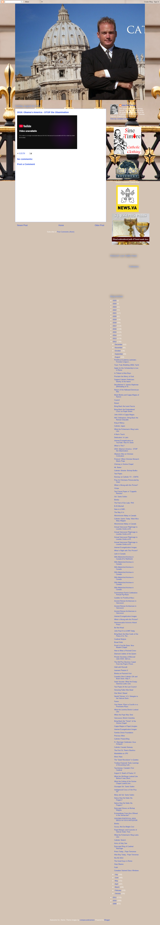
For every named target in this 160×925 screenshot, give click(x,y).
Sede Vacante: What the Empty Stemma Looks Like (125, 683)
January (118, 893)
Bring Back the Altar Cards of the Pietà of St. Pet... (126, 635)
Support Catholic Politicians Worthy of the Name (124, 381)
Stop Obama (118, 864)
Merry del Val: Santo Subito (124, 795)
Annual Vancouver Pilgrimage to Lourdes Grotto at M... (125, 528)
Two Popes (118, 474)
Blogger (107, 920)
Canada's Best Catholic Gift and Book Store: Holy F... (125, 678)
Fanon (116, 701)
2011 (115, 897)
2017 (115, 326)
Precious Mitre (119, 736)
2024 (115, 304)
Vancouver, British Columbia (124, 718)
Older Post (99, 225)
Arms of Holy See (120, 843)
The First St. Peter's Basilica (124, 750)
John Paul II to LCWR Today (124, 631)
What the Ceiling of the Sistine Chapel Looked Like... (125, 782)
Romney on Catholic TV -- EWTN (126, 477)
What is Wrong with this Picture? (126, 485)
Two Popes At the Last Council (125, 687)
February (118, 890)
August (117, 357)
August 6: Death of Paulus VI (125, 773)
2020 (115, 316)
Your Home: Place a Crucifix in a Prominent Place (126, 705)
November (119, 348)
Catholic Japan (119, 426)
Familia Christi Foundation (123, 733)
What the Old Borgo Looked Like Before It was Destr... (126, 777)
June (117, 878)
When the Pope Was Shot (123, 715)
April (117, 884)
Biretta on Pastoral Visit (123, 673)
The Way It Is (119, 512)
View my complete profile (119, 119)
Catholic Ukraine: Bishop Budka (125, 470)
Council (117, 400)
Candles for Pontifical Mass (124, 598)
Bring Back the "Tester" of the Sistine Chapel (125, 722)
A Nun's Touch (119, 434)
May (116, 881)
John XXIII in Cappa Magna (124, 415)
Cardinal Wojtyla (120, 639)
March (117, 887)
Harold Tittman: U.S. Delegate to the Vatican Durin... (126, 697)
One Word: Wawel (120, 693)
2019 (115, 319)
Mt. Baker (117, 467)
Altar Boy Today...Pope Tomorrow (126, 855)
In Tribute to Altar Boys (122, 373)
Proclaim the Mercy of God (124, 376)
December (119, 344)
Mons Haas (118, 757)
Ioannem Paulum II (121, 670)
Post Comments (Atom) (65, 232)
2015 (115, 332)
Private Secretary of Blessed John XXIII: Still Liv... (124, 658)
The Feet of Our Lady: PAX (124, 503)
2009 (115, 904)
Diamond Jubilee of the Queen (125, 654)
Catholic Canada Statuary (123, 747)
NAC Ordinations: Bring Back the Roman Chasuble (126, 419)
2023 (115, 307)
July (116, 874)
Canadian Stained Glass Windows (126, 870)
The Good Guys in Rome (123, 861)
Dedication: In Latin (121, 437)
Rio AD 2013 (118, 858)
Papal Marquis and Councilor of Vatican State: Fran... (125, 831)
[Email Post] (30, 153)
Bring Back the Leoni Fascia (124, 406)
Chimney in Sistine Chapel (123, 464)
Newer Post (22, 225)
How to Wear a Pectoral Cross (125, 651)
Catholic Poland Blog (121, 739)
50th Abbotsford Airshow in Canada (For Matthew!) (124, 558)
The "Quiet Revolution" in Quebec (126, 760)
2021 (115, 313)
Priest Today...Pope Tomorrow (125, 851)
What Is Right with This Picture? (126, 550)
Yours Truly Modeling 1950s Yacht (126, 365)
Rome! (116, 403)
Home (61, 225)
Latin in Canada (120, 554)
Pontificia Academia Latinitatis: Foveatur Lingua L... (125, 361)
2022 (115, 310)
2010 (115, 901)
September (119, 354)
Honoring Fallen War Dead (123, 690)
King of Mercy (119, 423)
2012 (115, 342)
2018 (115, 323)
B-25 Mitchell (119, 506)
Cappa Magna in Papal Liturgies (125, 726)
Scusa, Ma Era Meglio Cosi (124, 827)
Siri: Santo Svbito (120, 497)
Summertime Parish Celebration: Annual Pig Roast (126, 594)
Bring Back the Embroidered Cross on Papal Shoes (124, 410)
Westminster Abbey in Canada (125, 516)
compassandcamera (87, 920)
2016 (115, 329)
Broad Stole (118, 642)
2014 (115, 335)
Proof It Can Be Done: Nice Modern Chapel (124, 646)
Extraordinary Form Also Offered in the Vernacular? (126, 814)
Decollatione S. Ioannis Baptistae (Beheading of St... (126, 386)
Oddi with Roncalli (120, 667)
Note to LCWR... (120, 509)
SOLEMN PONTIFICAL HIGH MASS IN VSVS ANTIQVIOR (125, 819)
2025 (115, 301)
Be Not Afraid (119, 628)
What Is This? (119, 446)
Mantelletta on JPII (121, 753)
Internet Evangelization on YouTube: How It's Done (124, 442)
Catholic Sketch (120, 840)
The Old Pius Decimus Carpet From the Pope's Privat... (125, 663)
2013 (115, 338)
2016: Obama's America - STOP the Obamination (126, 450)
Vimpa (116, 488)
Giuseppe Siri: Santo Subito (124, 786)
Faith (116, 867)
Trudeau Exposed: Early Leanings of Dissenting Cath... (126, 764)
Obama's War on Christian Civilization (123, 455)
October (118, 351)
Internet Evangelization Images (125, 547)
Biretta (116, 500)
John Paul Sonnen (129, 105)
